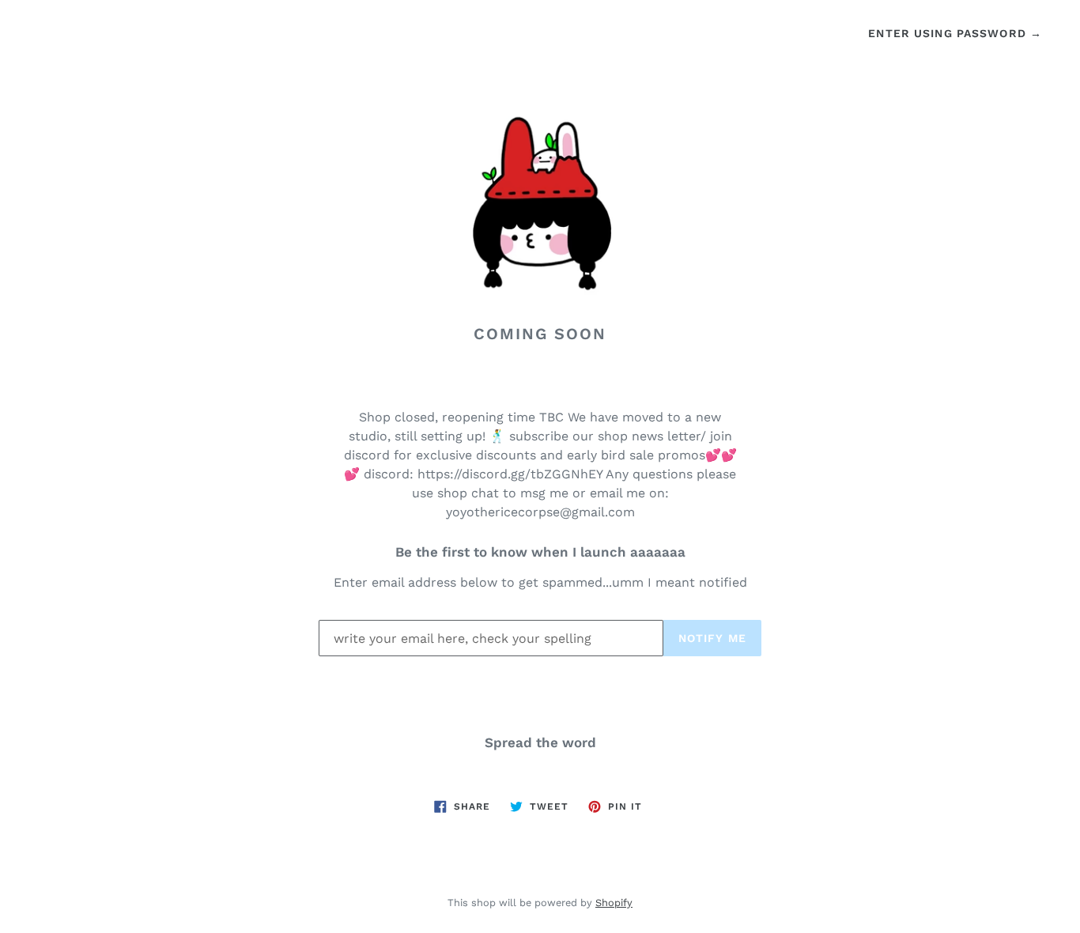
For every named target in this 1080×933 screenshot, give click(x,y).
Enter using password (955, 33)
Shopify (614, 902)
